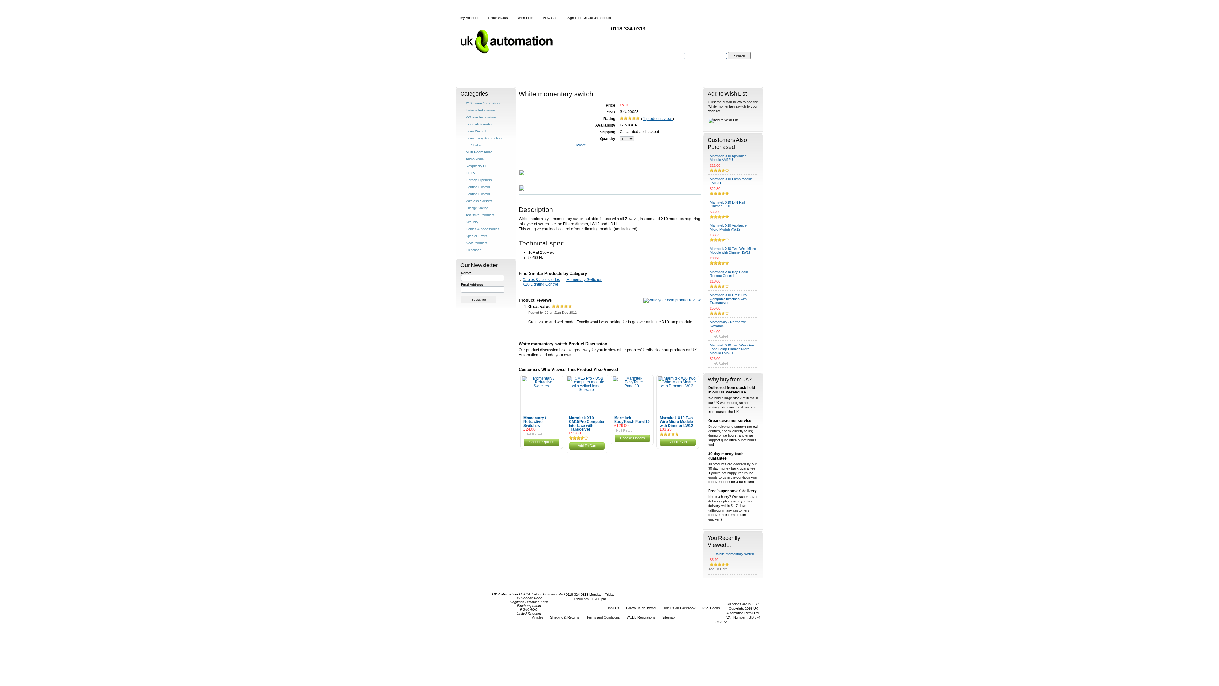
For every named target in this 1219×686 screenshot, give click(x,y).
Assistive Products (480, 215)
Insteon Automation (480, 110)
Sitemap (668, 617)
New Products (477, 243)
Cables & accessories (483, 229)
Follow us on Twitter (641, 608)
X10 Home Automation (483, 103)
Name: (466, 273)
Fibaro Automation (479, 124)
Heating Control (478, 194)
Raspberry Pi (476, 166)
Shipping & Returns (565, 617)
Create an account (597, 18)
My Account (469, 18)
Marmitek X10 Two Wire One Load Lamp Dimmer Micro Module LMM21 (732, 349)
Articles (537, 617)
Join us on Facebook (679, 608)
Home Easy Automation (484, 138)
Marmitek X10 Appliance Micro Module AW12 (728, 227)
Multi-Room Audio (479, 152)
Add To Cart (587, 445)
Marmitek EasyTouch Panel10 (632, 420)
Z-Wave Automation (481, 117)
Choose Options (541, 442)
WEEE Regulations (641, 617)
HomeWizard (476, 131)
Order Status (498, 18)
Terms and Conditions (603, 617)
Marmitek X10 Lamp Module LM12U (731, 181)
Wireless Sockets (479, 201)
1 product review (658, 119)
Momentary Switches (584, 280)
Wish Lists (525, 18)
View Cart (550, 18)
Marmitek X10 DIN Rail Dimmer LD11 (727, 204)
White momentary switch (735, 554)
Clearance (474, 250)
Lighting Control (478, 187)
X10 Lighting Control (540, 284)
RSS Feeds (711, 608)
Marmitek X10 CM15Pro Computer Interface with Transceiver (587, 423)
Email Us (612, 608)
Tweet (580, 145)
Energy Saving (477, 208)
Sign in (572, 18)
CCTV (470, 173)
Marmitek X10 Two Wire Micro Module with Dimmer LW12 (676, 421)
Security (472, 222)
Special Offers (477, 236)
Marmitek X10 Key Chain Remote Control (729, 274)
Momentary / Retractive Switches (534, 421)
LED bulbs (474, 145)
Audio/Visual (475, 159)
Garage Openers (479, 180)
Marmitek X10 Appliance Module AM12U (728, 158)
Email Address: (472, 284)
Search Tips (739, 63)
